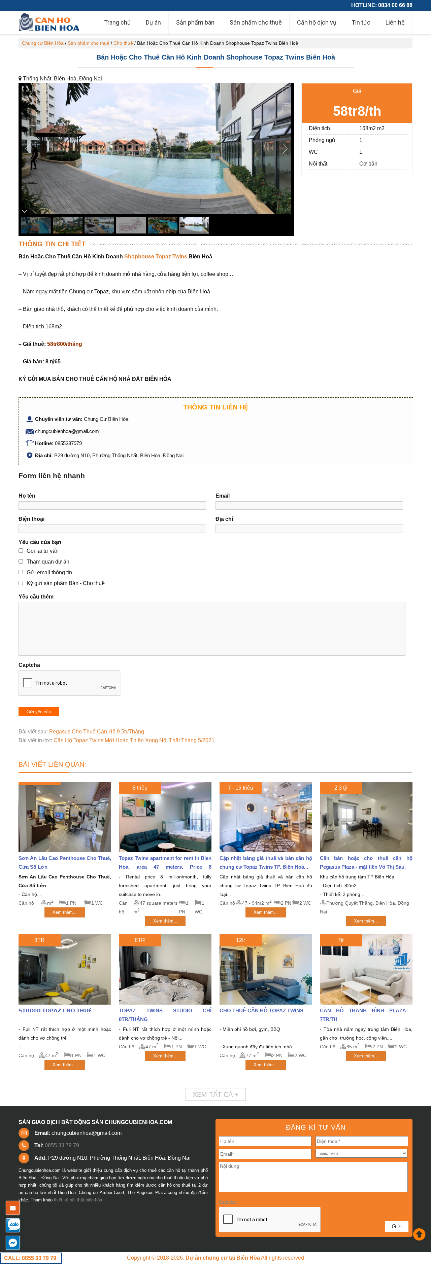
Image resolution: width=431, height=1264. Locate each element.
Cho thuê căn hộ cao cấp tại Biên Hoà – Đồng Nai (50, 22)
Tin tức (361, 22)
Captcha (29, 665)
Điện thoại (31, 519)
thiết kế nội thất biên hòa (78, 1199)
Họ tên (27, 496)
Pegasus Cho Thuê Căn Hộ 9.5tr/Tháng (96, 731)
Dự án (153, 22)
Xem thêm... (65, 912)
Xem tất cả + (216, 1094)
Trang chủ (117, 22)
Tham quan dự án (48, 562)
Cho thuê (123, 43)
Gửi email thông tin (49, 572)
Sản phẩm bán (195, 22)
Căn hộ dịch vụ (316, 22)
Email (223, 496)
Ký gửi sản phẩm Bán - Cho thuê (66, 583)
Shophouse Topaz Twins (155, 256)
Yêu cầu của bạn (40, 542)
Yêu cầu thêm (36, 597)
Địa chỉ (224, 519)
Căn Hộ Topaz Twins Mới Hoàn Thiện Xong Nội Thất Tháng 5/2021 (134, 740)
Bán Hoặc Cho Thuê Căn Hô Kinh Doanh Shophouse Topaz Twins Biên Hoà (215, 57)
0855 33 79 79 (62, 1145)
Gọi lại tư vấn (43, 551)
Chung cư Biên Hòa (43, 43)
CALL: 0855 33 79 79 (30, 1258)
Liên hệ (395, 22)
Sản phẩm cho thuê (256, 22)
